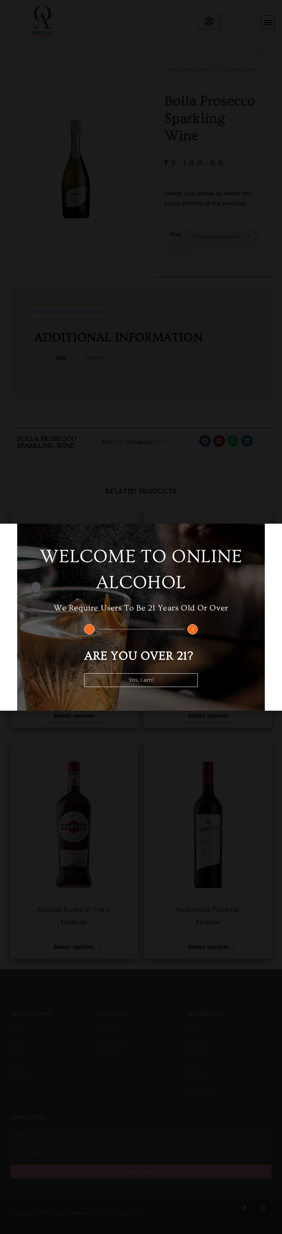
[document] (141, 617)
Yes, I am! (141, 680)
